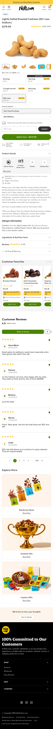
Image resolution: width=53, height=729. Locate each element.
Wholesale (8, 671)
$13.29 (26, 289)
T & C (35, 720)
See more (7, 171)
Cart (49, 7)
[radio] (14, 79)
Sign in (9, 9)
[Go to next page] (43, 460)
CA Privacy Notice (33, 717)
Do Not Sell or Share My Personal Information (17, 720)
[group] (6, 66)
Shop (3, 9)
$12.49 (5, 289)
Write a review (23, 332)
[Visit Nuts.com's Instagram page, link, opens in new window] (26, 702)
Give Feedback (26, 617)
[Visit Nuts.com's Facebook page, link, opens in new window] (21, 702)
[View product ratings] (12, 286)
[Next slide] (50, 2)
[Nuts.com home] (26, 7)
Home (5, 14)
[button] (36, 26)
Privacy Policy (20, 717)
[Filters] (47, 332)
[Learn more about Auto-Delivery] (15, 107)
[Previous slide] (3, 2)
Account (7, 667)
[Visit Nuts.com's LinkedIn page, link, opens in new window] (31, 702)
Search (44, 9)
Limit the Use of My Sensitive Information (15, 724)
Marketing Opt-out (8, 717)
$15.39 (46, 289)
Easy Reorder (9, 675)
